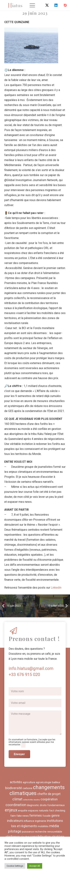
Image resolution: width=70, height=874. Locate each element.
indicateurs (15, 821)
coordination (16, 805)
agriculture (29, 782)
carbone (27, 788)
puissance (28, 831)
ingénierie (40, 821)
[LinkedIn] (56, 5)
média (54, 826)
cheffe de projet (48, 794)
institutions (55, 821)
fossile (47, 815)
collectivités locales (31, 800)
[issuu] (65, 5)
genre (55, 815)
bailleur (56, 782)
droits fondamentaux (52, 805)
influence (29, 821)
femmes (35, 815)
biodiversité (13, 788)
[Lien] (15, 5)
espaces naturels (38, 810)
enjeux (11, 810)
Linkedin (56, 587)
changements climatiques (37, 790)
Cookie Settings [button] (15, 866)
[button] (32, 5)
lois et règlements (24, 826)
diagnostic (33, 805)
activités (16, 782)
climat (17, 799)
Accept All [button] (34, 866)
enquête (22, 810)
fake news (23, 815)
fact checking (57, 810)
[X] (47, 5)
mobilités (43, 826)
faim (13, 815)
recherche (40, 831)
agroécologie (43, 782)
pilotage (14, 831)
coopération (49, 799)
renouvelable (54, 831)
